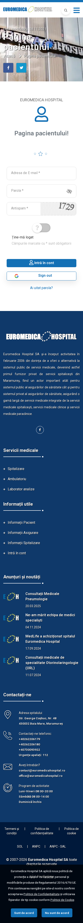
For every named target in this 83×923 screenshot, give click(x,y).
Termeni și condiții (11, 831)
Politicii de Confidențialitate (41, 894)
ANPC (36, 846)
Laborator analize (21, 489)
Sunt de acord (24, 913)
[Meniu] (76, 10)
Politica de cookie (71, 831)
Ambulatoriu (17, 479)
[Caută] (65, 10)
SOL (20, 846)
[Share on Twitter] (21, 68)
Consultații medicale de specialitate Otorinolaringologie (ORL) (51, 662)
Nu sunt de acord (57, 913)
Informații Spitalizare (24, 543)
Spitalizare (16, 469)
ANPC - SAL (58, 846)
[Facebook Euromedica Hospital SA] (40, 430)
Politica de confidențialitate (42, 831)
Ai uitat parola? (41, 288)
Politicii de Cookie (62, 900)
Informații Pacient (21, 522)
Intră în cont (17, 553)
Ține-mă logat (41, 240)
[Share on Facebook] (8, 68)
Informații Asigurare (23, 533)
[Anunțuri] (11, 596)
